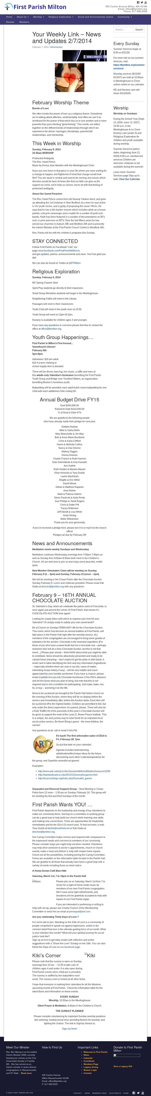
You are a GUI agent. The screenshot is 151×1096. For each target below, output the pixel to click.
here (46, 940)
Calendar (88, 1058)
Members (24, 22)
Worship (38, 17)
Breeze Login (90, 1070)
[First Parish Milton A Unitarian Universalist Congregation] (45, 6)
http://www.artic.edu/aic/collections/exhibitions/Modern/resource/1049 (74, 771)
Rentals (10, 22)
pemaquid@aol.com (79, 911)
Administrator (56, 47)
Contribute (89, 1061)
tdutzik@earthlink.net (59, 828)
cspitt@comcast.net (49, 677)
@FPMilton (75, 263)
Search (139, 29)
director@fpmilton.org (52, 586)
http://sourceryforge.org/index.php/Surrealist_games (65, 778)
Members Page (91, 1064)
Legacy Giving (91, 1067)
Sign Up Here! (69, 1028)
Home (9, 17)
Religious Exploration (60, 17)
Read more (26, 1073)
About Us (22, 17)
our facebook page (70, 947)
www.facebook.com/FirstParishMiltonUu (59, 250)
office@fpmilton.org (51, 329)
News (86, 1055)
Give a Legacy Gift (123, 1066)
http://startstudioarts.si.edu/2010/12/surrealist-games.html (67, 775)
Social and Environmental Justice (95, 17)
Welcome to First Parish (95, 1052)
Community (124, 17)
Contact (88, 1073)
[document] (75, 531)
